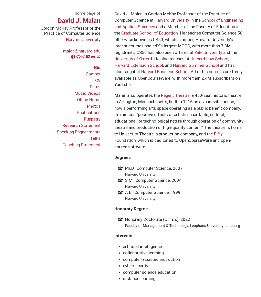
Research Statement (81, 125)
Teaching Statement (82, 144)
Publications (89, 112)
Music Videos (87, 93)
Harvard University (83, 39)
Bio (97, 67)
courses (216, 71)
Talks (95, 138)
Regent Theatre (175, 95)
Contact (93, 73)
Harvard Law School (209, 58)
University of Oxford (133, 58)
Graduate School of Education (149, 33)
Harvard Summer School (196, 65)
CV (98, 80)
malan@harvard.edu (82, 51)
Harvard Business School (165, 71)
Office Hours (89, 99)
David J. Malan (79, 21)
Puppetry (92, 119)
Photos (94, 106)
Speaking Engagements (79, 132)
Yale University (208, 52)
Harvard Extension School (138, 65)
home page (85, 13)
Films (95, 86)
